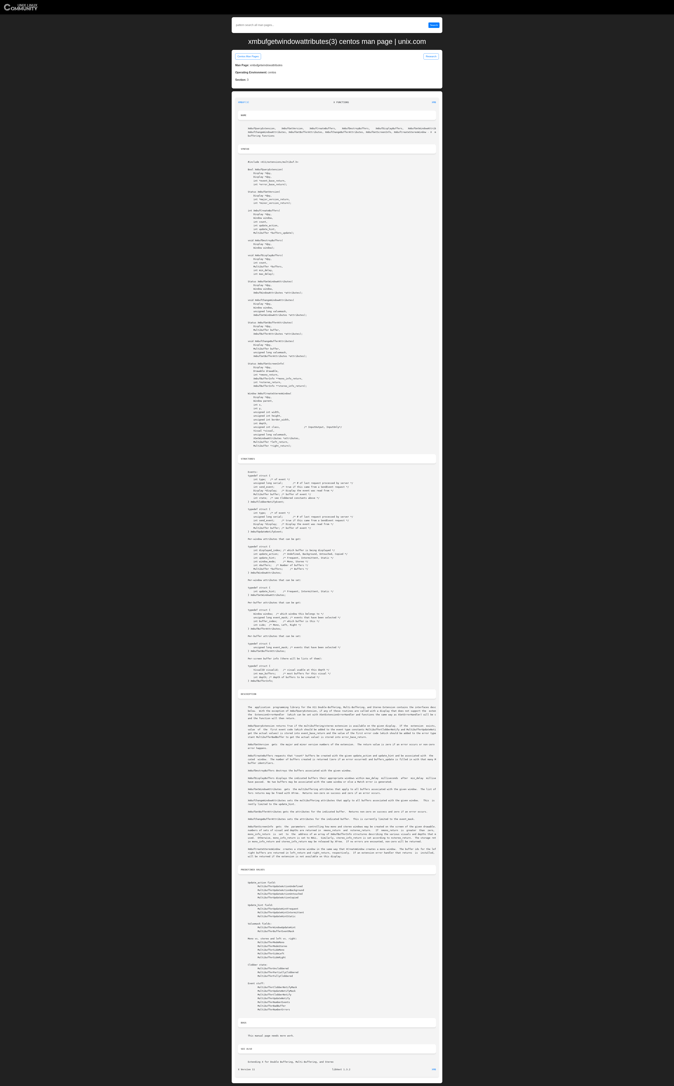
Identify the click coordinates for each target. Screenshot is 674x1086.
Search (434, 25)
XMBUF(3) (243, 102)
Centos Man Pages (248, 56)
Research (431, 56)
